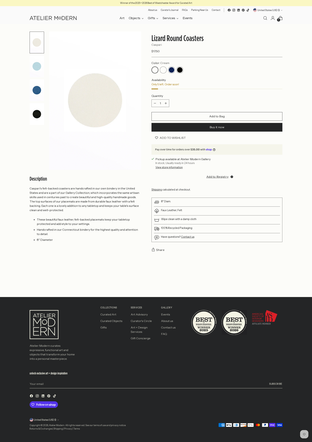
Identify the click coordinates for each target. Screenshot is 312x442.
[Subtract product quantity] (155, 103)
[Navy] (171, 70)
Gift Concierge (140, 338)
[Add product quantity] (165, 103)
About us (167, 321)
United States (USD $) (268, 10)
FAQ (164, 334)
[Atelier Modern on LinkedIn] (238, 10)
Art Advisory (139, 314)
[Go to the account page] (272, 18)
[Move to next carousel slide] (279, 284)
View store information (169, 167)
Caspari (156, 44)
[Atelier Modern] (53, 18)
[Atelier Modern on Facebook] (229, 10)
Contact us (187, 236)
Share (160, 250)
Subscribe (275, 384)
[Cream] (154, 70)
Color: (160, 63)
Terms (76, 428)
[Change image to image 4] (37, 114)
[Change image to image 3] (37, 90)
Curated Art (108, 314)
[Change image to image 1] (37, 42)
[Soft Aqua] (163, 70)
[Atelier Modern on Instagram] (233, 10)
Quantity (157, 96)
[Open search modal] (265, 18)
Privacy (68, 428)
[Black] (179, 70)
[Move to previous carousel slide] (271, 285)
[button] (216, 176)
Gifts (103, 327)
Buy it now (217, 127)
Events (165, 314)
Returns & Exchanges (41, 428)
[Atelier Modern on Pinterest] (243, 10)
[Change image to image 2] (37, 66)
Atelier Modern (56, 425)
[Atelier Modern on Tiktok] (248, 10)
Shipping (156, 189)
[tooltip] (232, 177)
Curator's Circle (141, 321)
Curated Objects (111, 321)
